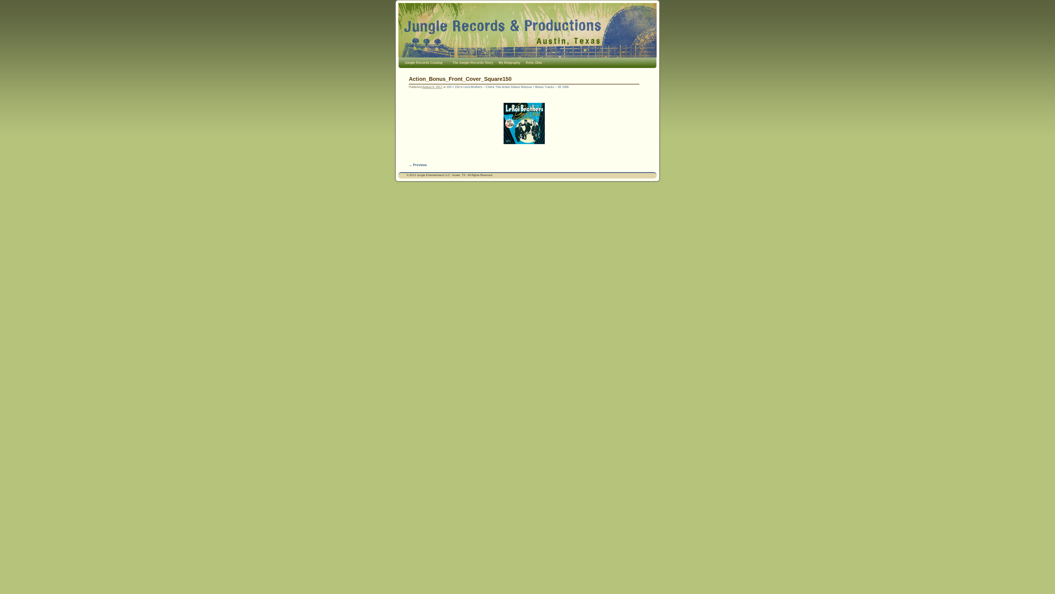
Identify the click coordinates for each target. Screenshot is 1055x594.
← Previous (418, 165)
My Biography (509, 63)
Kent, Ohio (534, 63)
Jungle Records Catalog (422, 64)
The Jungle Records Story (472, 63)
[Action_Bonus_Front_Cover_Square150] (524, 123)
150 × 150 (453, 87)
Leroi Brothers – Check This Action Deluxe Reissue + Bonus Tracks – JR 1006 (516, 87)
